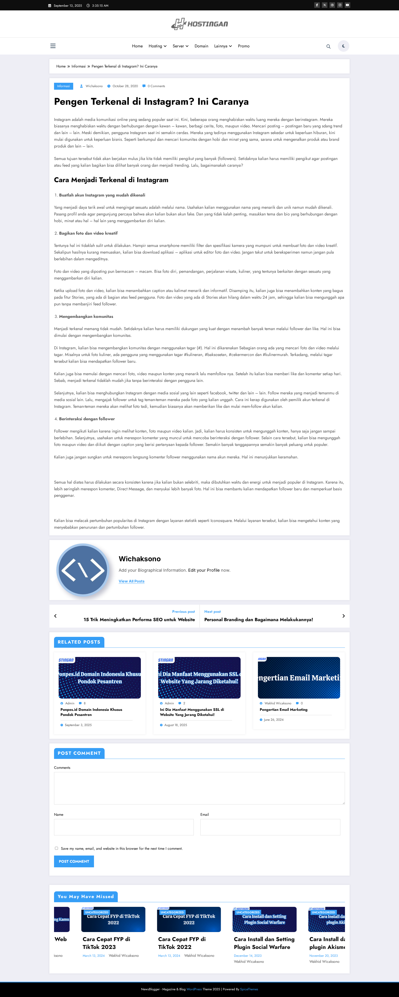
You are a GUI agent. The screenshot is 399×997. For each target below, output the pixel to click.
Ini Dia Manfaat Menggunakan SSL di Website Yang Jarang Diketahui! (192, 712)
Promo (244, 46)
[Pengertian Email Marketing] (299, 677)
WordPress (194, 989)
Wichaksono (94, 86)
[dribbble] (332, 5)
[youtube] (347, 5)
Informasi (63, 86)
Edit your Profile (204, 570)
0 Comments (156, 86)
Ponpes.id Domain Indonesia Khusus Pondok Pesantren (91, 712)
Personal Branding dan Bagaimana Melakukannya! (258, 620)
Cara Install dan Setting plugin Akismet (266, 943)
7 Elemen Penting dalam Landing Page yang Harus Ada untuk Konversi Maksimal (340, 943)
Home (137, 46)
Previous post (183, 611)
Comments (62, 767)
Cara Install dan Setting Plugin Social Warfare (190, 943)
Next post (212, 611)
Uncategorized (98, 912)
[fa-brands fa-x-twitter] (324, 5)
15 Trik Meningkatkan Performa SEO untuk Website (139, 620)
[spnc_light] (343, 46)
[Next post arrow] (343, 616)
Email (204, 814)
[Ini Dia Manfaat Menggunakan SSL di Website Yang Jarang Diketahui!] (199, 677)
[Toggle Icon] (52, 46)
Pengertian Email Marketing (284, 709)
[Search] (328, 46)
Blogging (321, 912)
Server (178, 46)
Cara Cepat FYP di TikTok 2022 (108, 943)
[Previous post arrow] (55, 616)
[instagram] (340, 5)
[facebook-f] (317, 5)
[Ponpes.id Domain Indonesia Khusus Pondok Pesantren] (100, 677)
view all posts (132, 581)
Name (58, 814)
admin (69, 703)
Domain (201, 46)
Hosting (155, 46)
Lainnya (220, 46)
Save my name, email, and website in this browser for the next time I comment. (122, 848)
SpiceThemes (249, 989)
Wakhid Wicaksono (278, 703)
